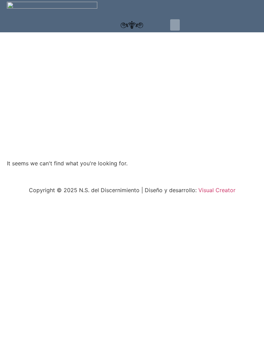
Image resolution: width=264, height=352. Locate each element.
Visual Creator (216, 190)
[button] (175, 25)
